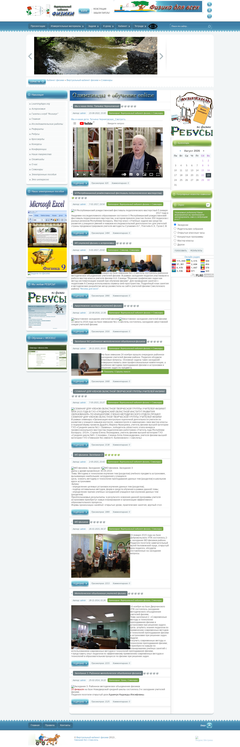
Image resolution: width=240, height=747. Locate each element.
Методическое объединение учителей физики (100, 593)
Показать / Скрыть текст (117, 372)
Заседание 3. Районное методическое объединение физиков (108, 673)
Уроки (123, 680)
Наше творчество (42, 154)
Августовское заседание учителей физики (98, 305)
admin (83, 113)
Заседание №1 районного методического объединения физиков (110, 341)
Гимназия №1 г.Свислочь (86, 740)
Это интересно (40, 179)
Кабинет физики (55, 80)
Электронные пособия (44, 174)
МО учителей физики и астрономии (94, 243)
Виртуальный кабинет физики (83, 80)
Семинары (106, 80)
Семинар (124, 250)
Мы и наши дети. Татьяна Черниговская (97, 106)
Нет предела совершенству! (50, 10)
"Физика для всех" (89, 288)
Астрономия (38, 109)
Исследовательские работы (47, 124)
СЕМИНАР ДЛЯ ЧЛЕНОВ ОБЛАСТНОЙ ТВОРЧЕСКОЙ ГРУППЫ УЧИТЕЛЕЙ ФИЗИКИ (120, 391)
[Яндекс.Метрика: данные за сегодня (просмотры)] (204, 739)
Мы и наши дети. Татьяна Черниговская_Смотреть (98, 119)
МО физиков (81, 522)
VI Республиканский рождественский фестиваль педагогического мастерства (118, 193)
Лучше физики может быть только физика (49, 739)
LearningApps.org (41, 103)
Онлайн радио (192, 257)
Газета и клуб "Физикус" (45, 114)
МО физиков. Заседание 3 (89, 455)
